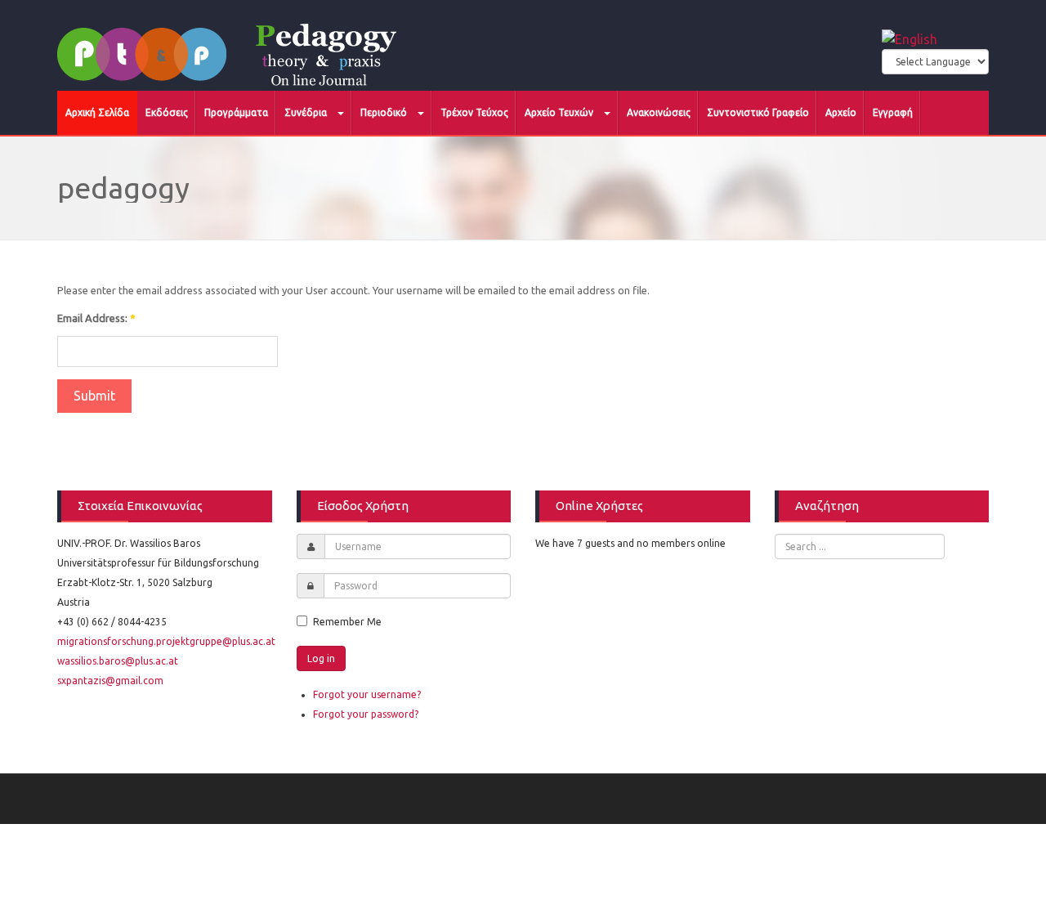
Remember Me (347, 621)
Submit (94, 395)
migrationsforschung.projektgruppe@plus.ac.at (166, 641)
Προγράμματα (236, 112)
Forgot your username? (367, 694)
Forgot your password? (365, 714)
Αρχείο (840, 112)
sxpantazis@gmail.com (110, 680)
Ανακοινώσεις (659, 112)
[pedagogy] (233, 44)
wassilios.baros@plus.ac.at (117, 661)
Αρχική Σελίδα (97, 112)
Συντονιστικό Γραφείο (758, 112)
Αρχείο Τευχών (560, 112)
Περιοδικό (384, 112)
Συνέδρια (306, 112)
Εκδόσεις (166, 112)
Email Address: (96, 318)
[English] (909, 37)
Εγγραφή (893, 112)
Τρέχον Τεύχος (474, 112)
